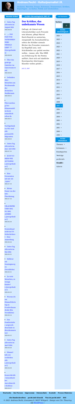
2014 (58, 80)
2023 (58, 46)
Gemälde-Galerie (60, 163)
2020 (58, 58)
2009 (58, 98)
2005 (58, 113)
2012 (58, 87)
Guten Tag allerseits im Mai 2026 (10, 249)
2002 (58, 124)
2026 (58, 35)
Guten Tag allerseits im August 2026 (10, 24)
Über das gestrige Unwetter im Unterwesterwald (10, 65)
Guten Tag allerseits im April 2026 (10, 342)
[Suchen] (66, 25)
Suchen (59, 22)
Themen (59, 144)
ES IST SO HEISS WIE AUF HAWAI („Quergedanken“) (10, 161)
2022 (58, 50)
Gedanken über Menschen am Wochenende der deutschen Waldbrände (10, 85)
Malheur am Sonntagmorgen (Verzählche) (10, 264)
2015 (58, 76)
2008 (58, 102)
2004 (58, 116)
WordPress (38, 403)
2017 (58, 69)
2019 (58, 61)
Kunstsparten (61, 152)
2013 (58, 83)
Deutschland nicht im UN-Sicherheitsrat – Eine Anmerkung (10, 234)
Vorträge (59, 155)
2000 (58, 131)
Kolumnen (60, 148)
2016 (58, 72)
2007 (58, 105)
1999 (58, 135)
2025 (58, 39)
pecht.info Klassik (60, 159)
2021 (58, 54)
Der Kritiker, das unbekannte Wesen (33, 23)
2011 (58, 91)
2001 (58, 127)
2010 (58, 94)
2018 (58, 65)
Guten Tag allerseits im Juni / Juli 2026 (10, 146)
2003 (58, 120)
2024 (58, 43)
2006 (58, 109)
